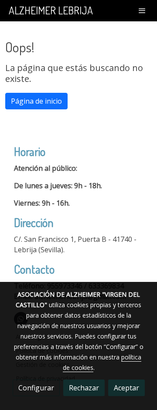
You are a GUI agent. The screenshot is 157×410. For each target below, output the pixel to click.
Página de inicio (36, 101)
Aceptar (126, 388)
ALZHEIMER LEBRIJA (51, 10)
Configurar (36, 388)
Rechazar (84, 388)
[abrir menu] (142, 10)
